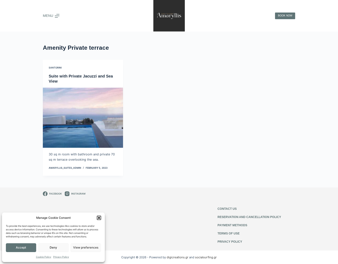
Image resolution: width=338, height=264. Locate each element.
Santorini (55, 67)
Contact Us (227, 208)
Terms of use (229, 233)
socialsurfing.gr (206, 257)
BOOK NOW (285, 15)
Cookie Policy (43, 256)
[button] (99, 218)
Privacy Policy (61, 256)
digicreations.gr (178, 257)
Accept (21, 247)
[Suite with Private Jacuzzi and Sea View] (83, 118)
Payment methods (232, 225)
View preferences (85, 247)
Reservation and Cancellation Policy (249, 217)
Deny (53, 247)
